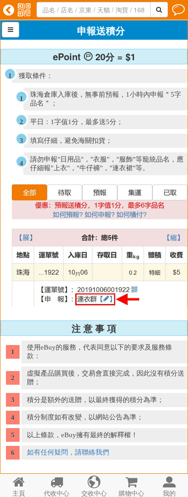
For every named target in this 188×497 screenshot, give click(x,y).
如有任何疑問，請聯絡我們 (68, 452)
